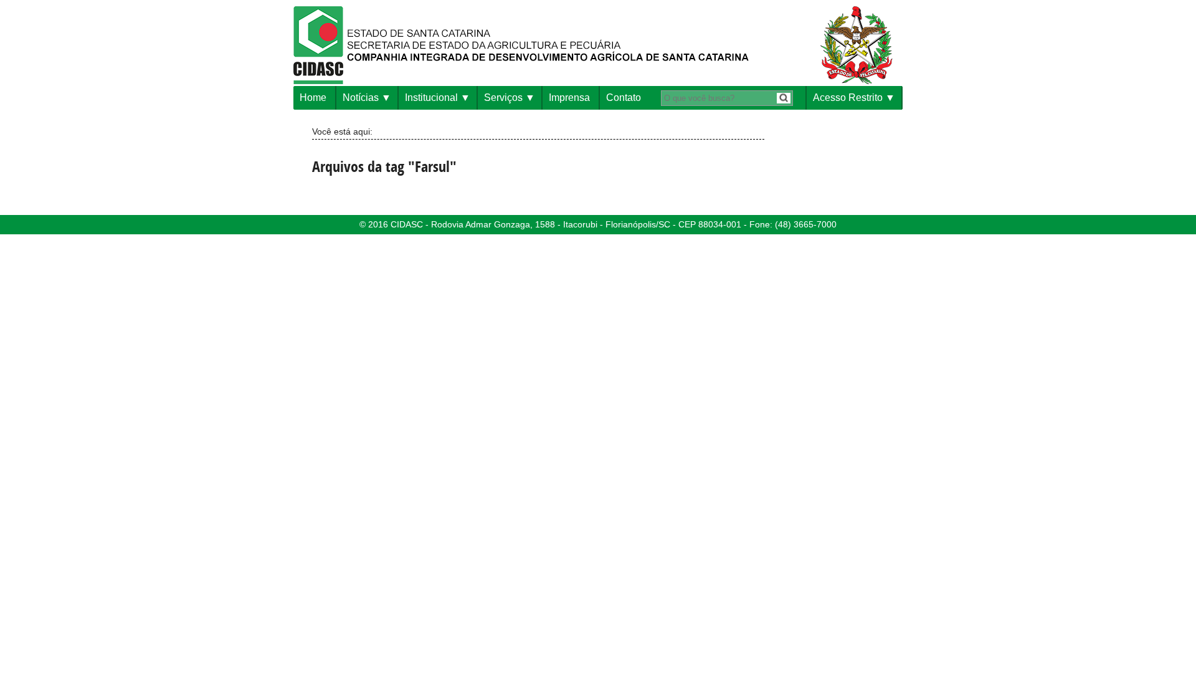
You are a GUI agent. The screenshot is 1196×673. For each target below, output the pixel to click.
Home (313, 97)
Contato (623, 97)
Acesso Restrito (848, 97)
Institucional (431, 97)
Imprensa (569, 97)
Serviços (503, 97)
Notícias (361, 97)
